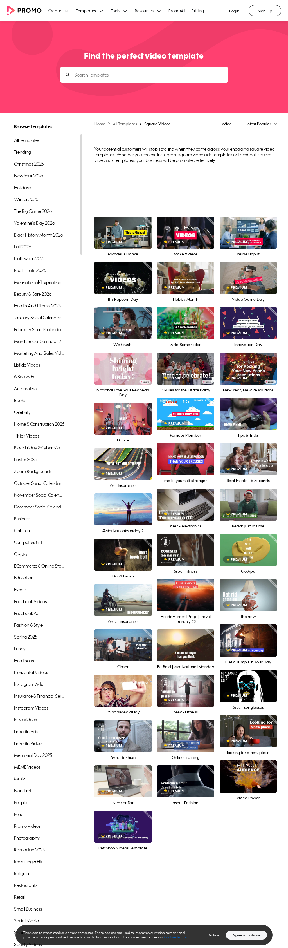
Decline (213, 935)
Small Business (28, 909)
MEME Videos (27, 767)
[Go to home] (27, 11)
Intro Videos (25, 719)
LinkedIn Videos (29, 743)
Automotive (25, 388)
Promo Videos (27, 826)
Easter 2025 (25, 459)
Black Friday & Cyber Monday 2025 (39, 447)
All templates (27, 140)
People (20, 802)
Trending (22, 152)
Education (23, 578)
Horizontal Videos (31, 672)
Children (22, 530)
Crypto (20, 554)
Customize (123, 374)
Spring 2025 (25, 637)
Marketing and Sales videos (39, 353)
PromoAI (176, 10)
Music (19, 779)
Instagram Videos (31, 708)
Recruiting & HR (28, 861)
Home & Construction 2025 (39, 424)
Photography (27, 838)
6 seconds (24, 377)
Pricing (198, 10)
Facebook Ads (28, 613)
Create (54, 10)
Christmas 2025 (29, 164)
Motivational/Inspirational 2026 (39, 282)
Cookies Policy (175, 937)
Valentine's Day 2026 (34, 223)
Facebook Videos (30, 601)
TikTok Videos (26, 436)
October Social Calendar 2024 (39, 483)
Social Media (26, 921)
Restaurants (25, 885)
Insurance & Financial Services (39, 696)
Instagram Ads (28, 684)
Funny (20, 649)
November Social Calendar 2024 (39, 495)
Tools (115, 10)
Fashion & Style (28, 625)
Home (99, 123)
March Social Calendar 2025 (39, 341)
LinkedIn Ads (26, 731)
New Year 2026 (28, 176)
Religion (21, 873)
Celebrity (22, 412)
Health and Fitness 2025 (37, 306)
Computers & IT (28, 542)
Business (22, 518)
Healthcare (24, 660)
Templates (86, 10)
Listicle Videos (27, 365)
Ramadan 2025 (29, 850)
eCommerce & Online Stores (39, 566)
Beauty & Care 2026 (32, 294)
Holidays (22, 187)
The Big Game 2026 (33, 211)
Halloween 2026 (29, 258)
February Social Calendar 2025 (39, 329)
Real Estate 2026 (30, 270)
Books (19, 400)
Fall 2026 (22, 246)
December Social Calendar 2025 (39, 507)
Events (20, 589)
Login (234, 10)
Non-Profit (24, 790)
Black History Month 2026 (38, 235)
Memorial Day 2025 (33, 755)
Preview (123, 226)
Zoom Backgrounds (33, 471)
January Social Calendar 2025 (39, 317)
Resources (144, 10)
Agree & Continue (246, 935)
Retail (19, 897)
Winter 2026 (26, 199)
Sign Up (265, 10)
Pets (18, 814)
